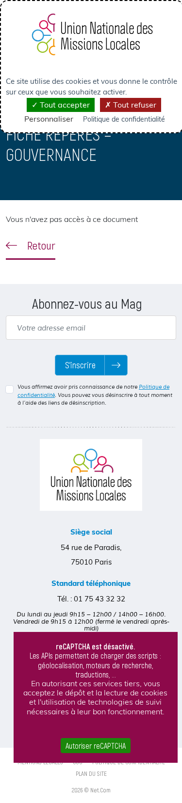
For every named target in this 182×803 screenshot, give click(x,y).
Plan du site (91, 773)
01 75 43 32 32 (99, 598)
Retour (40, 245)
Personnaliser (48, 119)
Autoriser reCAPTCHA (96, 745)
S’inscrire (80, 365)
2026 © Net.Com (91, 790)
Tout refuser (133, 105)
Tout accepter (64, 105)
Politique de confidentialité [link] (124, 119)
